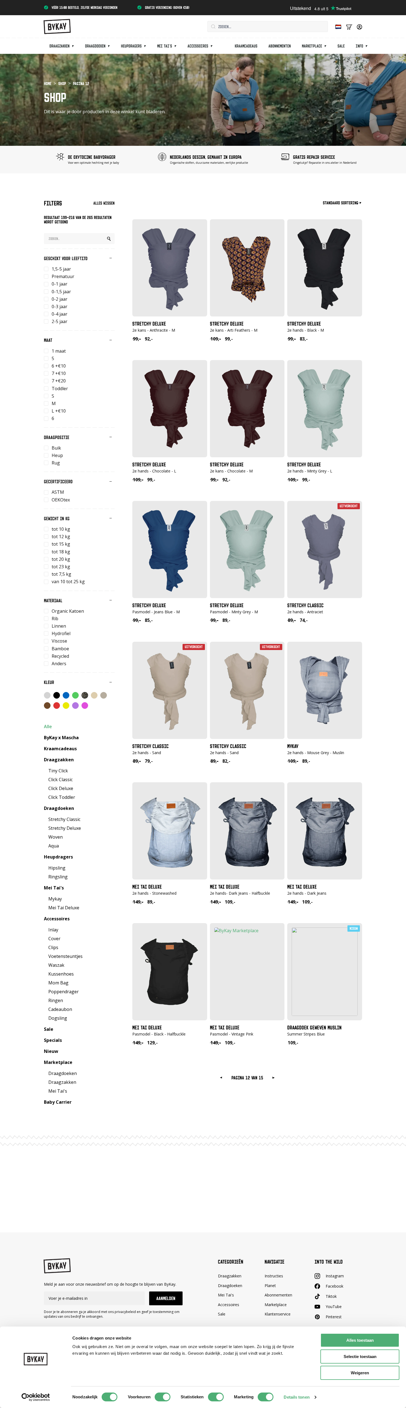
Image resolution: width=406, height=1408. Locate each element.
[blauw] (66, 695)
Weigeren (360, 1372)
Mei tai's (164, 46)
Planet (270, 1285)
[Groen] (75, 695)
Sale (341, 46)
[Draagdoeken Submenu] (110, 46)
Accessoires (198, 46)
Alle (48, 726)
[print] (84, 695)
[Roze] (84, 705)
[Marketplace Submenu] (327, 46)
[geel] (66, 705)
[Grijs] (47, 695)
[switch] (162, 1397)
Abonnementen (279, 46)
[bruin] (47, 705)
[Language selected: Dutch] (337, 27)
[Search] (108, 238)
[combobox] (267, 26)
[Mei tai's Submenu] (177, 46)
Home (47, 83)
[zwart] (56, 695)
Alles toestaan (360, 1340)
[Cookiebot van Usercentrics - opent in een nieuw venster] (36, 1397)
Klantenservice (278, 1314)
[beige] (94, 695)
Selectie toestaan (360, 1356)
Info (359, 46)
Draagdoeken (95, 46)
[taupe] (103, 695)
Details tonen (296, 1397)
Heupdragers (131, 46)
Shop (62, 83)
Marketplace (312, 46)
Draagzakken (59, 46)
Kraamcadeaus (246, 46)
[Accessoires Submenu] (213, 46)
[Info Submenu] (368, 46)
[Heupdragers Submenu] (147, 46)
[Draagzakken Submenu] (75, 46)
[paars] (75, 705)
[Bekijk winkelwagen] (349, 27)
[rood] (56, 705)
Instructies (274, 1275)
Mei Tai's (226, 1295)
